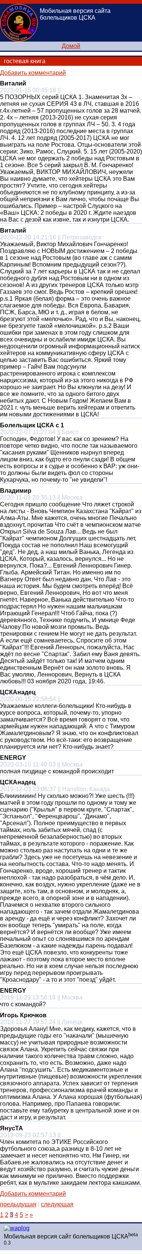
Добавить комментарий (33, 73)
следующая (57, 1204)
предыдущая (18, 1204)
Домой (71, 46)
